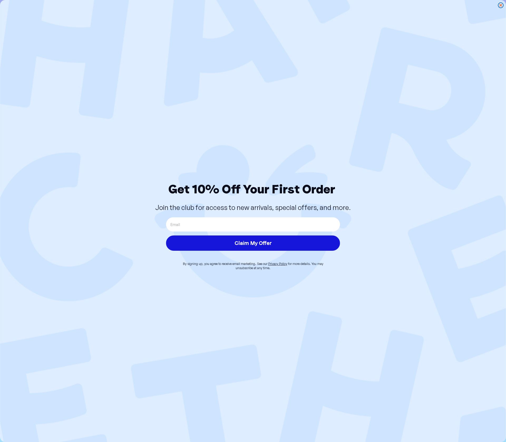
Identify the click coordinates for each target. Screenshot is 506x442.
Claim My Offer (253, 243)
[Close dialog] (500, 5)
